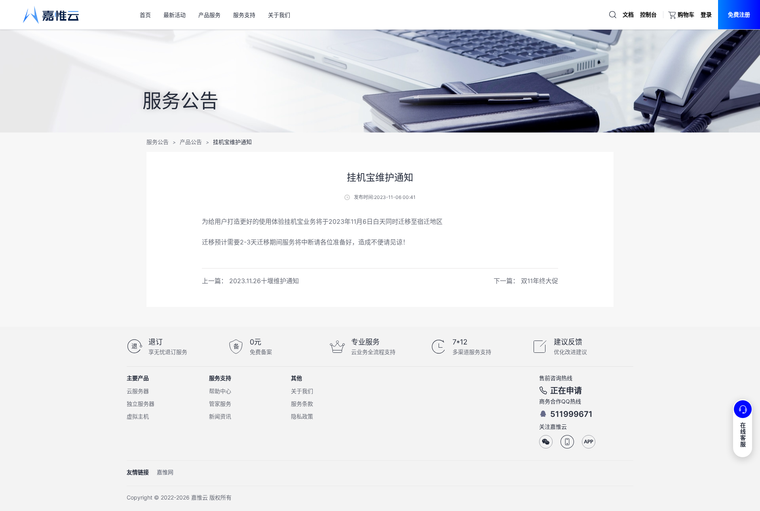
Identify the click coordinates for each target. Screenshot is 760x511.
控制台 (648, 14)
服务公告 (157, 141)
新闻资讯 (220, 416)
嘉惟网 (165, 472)
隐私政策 (302, 416)
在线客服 (743, 434)
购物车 (686, 14)
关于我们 (302, 391)
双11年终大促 (539, 281)
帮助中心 (220, 391)
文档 (628, 14)
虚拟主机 (138, 416)
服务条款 (302, 403)
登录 (706, 14)
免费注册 (739, 14)
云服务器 (138, 391)
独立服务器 (140, 403)
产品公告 (191, 141)
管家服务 (220, 403)
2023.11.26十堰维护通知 (264, 281)
